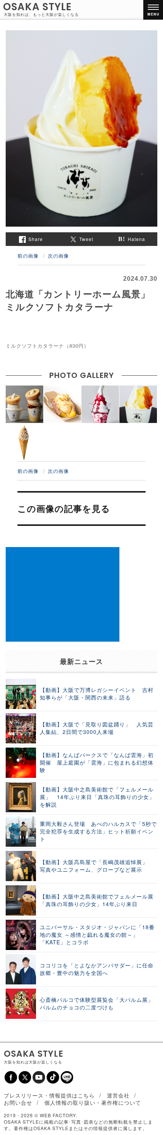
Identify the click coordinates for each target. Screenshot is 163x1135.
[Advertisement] (62, 594)
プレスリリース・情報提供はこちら (49, 1095)
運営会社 (118, 1095)
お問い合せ (18, 1102)
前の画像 (28, 255)
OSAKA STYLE (37, 7)
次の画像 (58, 255)
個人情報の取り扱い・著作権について (92, 1102)
